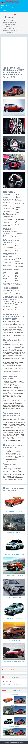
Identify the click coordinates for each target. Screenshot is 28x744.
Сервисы (3, 10)
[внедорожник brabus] (14, 523)
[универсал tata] (14, 630)
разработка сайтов (15, 742)
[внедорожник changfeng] (14, 609)
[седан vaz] (14, 501)
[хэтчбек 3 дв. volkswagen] (14, 544)
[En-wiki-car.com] (14, 2)
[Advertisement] (14, 53)
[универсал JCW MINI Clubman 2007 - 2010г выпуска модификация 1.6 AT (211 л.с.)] (14, 89)
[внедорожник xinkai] (14, 587)
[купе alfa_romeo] (14, 652)
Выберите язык (5, 5)
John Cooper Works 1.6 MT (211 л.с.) (12, 684)
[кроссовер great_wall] (14, 566)
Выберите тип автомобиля (7, 7)
